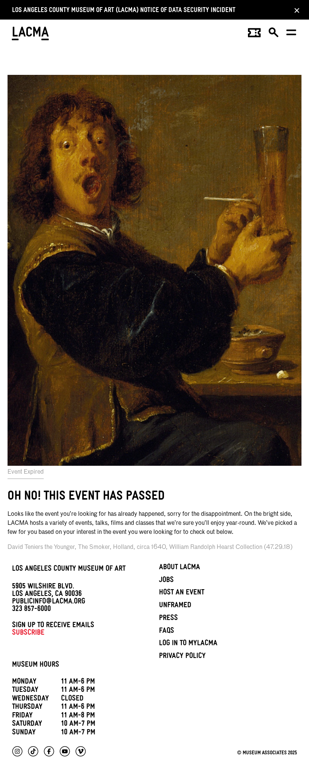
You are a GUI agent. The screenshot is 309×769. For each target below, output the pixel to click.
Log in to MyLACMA (188, 644)
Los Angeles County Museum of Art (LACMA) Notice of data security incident (124, 11)
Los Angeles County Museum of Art (68, 569)
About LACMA (179, 568)
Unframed (175, 606)
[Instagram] (17, 751)
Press (168, 619)
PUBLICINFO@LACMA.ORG (48, 602)
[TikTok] (33, 751)
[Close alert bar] (294, 10)
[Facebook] (49, 751)
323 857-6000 (31, 610)
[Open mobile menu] (291, 35)
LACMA (30, 34)
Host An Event (181, 593)
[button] (274, 35)
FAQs (166, 632)
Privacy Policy (182, 657)
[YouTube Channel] (65, 751)
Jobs (166, 581)
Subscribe (28, 633)
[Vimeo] (80, 751)
